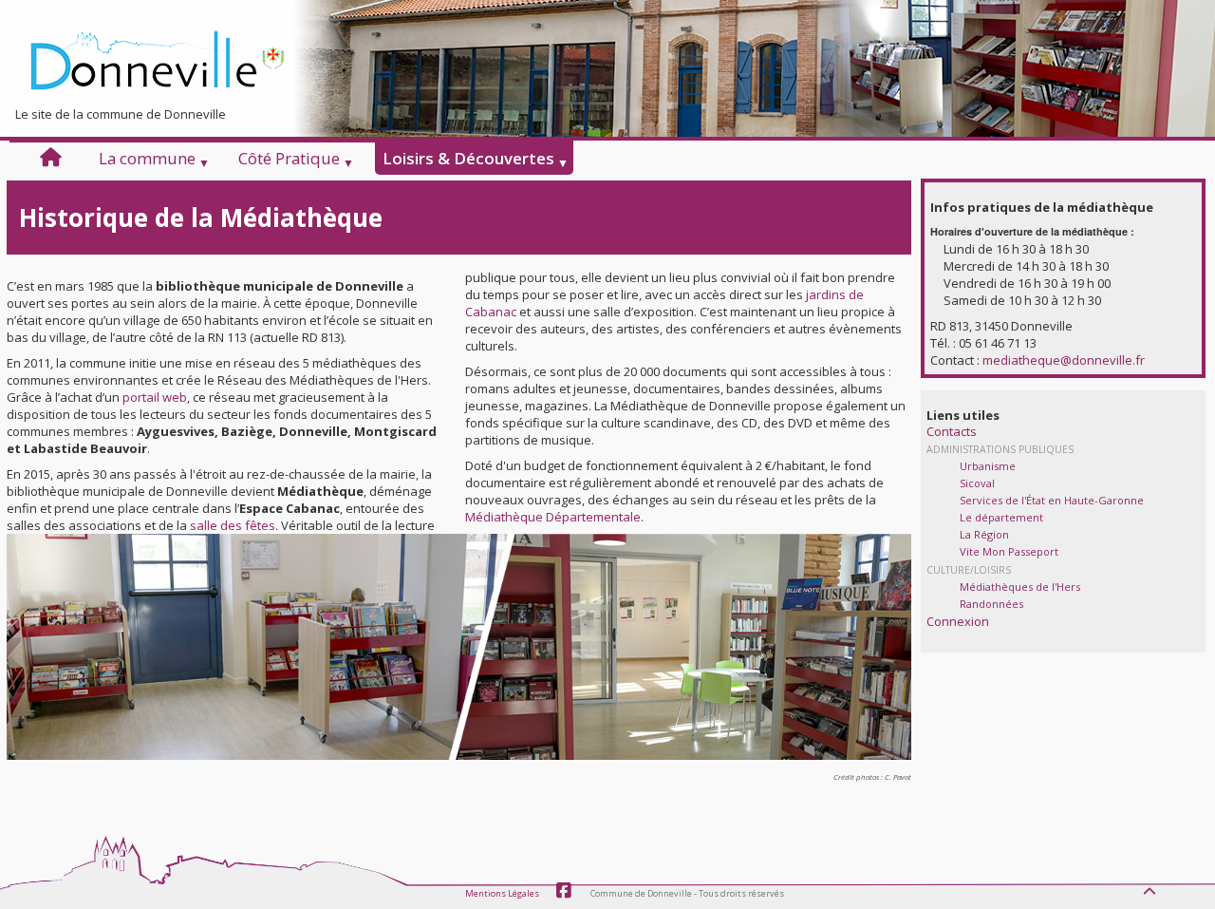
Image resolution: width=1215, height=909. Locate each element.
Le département (1001, 517)
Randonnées (991, 604)
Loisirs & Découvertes (468, 158)
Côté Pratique (289, 158)
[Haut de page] (1151, 886)
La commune (147, 158)
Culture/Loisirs (968, 570)
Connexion (957, 621)
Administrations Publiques (1000, 449)
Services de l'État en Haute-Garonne (1052, 500)
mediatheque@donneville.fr (1063, 360)
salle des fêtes (232, 525)
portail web (154, 397)
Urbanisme (988, 466)
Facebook (564, 891)
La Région (984, 534)
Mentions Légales (502, 893)
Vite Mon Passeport (1009, 551)
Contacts (951, 431)
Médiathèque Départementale (553, 516)
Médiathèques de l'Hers (1020, 586)
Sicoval (977, 483)
